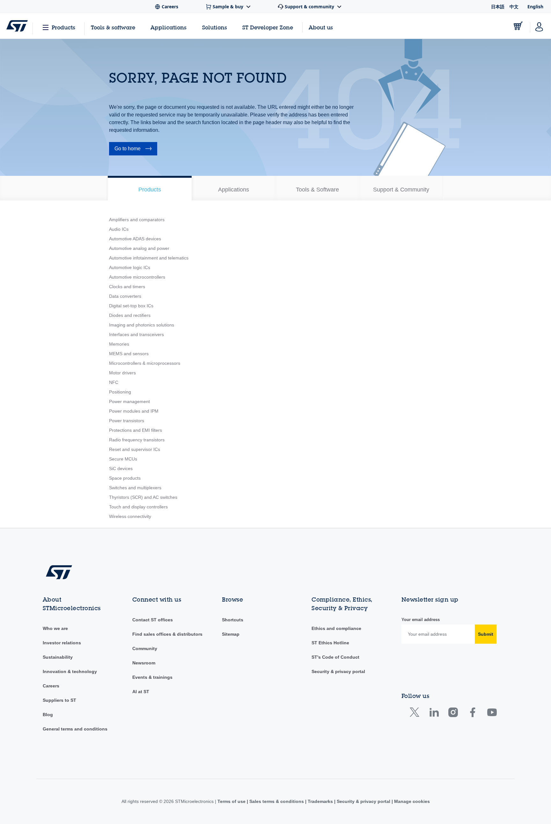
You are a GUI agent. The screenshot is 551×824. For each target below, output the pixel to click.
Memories (119, 344)
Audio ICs (119, 229)
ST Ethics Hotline (330, 642)
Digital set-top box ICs (131, 305)
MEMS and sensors (129, 353)
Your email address (420, 619)
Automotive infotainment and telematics (148, 257)
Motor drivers (122, 372)
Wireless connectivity (130, 516)
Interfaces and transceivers (136, 334)
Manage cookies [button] (411, 801)
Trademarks (320, 801)
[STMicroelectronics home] (17, 26)
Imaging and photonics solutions (141, 324)
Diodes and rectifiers (130, 315)
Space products (125, 478)
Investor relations (62, 642)
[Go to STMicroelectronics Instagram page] (453, 714)
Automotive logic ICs (129, 267)
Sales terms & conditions (276, 801)
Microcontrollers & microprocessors (144, 363)
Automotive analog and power (139, 248)
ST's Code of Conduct (335, 657)
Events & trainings (152, 677)
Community (144, 648)
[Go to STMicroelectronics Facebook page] (472, 714)
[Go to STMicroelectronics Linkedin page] (434, 714)
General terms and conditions (75, 728)
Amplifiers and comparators (137, 219)
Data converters (125, 296)
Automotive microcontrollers (137, 277)
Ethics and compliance (336, 628)
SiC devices (121, 468)
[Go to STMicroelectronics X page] (416, 714)
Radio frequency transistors (137, 439)
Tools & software (113, 27)
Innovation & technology (70, 671)
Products (63, 27)
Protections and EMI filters (135, 430)
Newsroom (143, 662)
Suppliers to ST (59, 700)
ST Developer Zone (267, 27)
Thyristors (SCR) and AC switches (143, 497)
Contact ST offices (152, 619)
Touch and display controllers (138, 506)
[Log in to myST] (539, 26)
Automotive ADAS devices (135, 238)
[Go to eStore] (518, 26)
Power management (129, 401)
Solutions (214, 27)
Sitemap (230, 634)
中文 (514, 7)
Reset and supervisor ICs (134, 449)
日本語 (497, 7)
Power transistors (126, 420)
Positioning (120, 391)
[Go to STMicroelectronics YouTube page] (492, 714)
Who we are (55, 628)
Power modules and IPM (133, 411)
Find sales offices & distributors (167, 634)
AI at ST (140, 691)
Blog (48, 714)
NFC (113, 382)
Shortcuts (232, 619)
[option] (150, 188)
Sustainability (58, 657)
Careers (51, 685)
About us (321, 27)
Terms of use (232, 801)
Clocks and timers (127, 286)
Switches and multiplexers (135, 487)
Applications (169, 27)
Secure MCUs (123, 458)
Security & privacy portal (338, 671)
